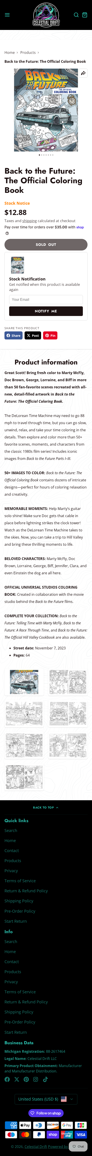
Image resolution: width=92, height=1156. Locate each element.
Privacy (11, 870)
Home (9, 52)
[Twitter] (16, 1079)
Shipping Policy (18, 900)
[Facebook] (7, 1079)
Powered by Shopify (64, 1146)
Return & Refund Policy (26, 890)
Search (10, 830)
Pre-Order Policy (19, 911)
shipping (29, 220)
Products (28, 52)
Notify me (46, 311)
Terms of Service (20, 880)
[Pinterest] (26, 1079)
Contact (11, 850)
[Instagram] (36, 1079)
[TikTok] (45, 1079)
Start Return (15, 921)
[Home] (46, 15)
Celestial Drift (36, 1146)
